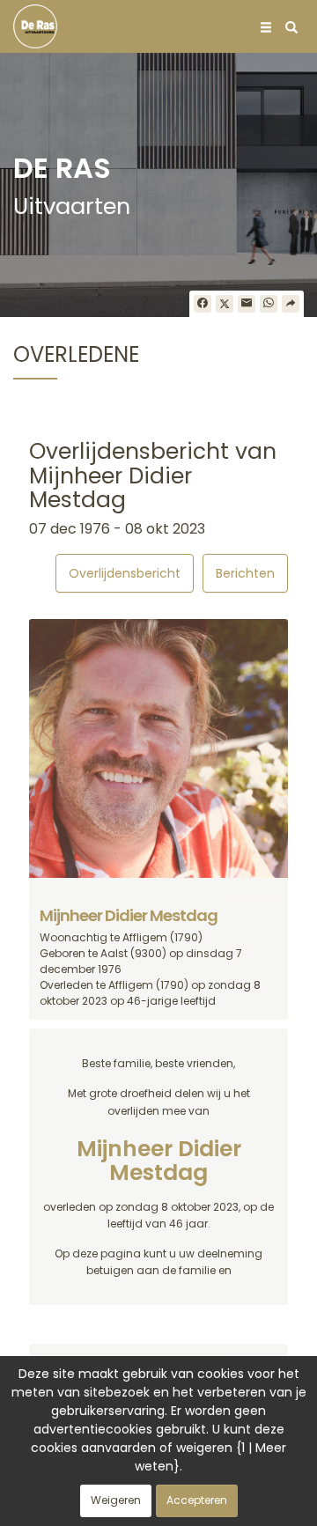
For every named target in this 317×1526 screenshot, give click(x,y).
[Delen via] (290, 304)
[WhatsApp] (268, 304)
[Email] (246, 304)
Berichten (245, 573)
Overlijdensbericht (125, 573)
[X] (224, 304)
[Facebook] (202, 304)
